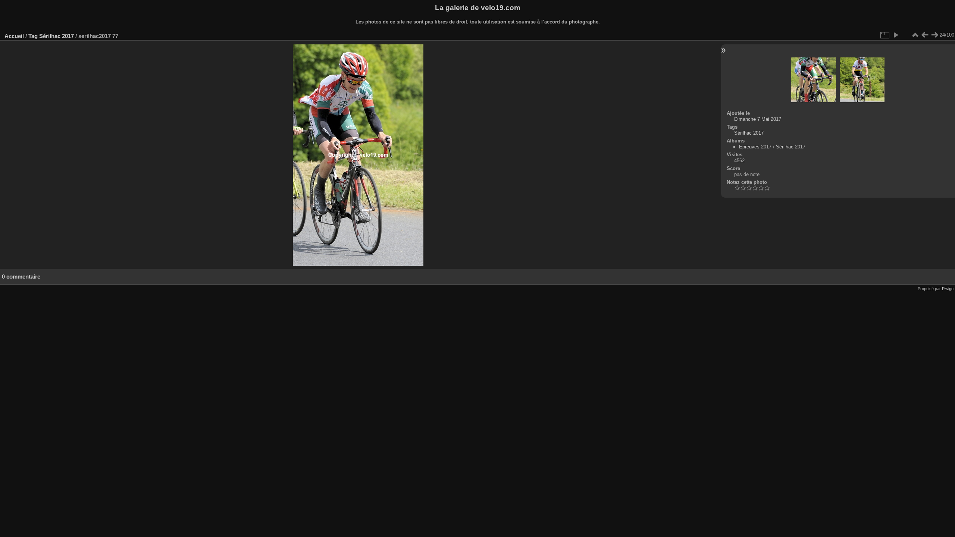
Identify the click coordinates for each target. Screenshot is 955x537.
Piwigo (948, 288)
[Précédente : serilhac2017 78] (925, 35)
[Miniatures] (915, 35)
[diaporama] (896, 35)
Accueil (14, 36)
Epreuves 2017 (755, 147)
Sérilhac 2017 (56, 36)
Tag (33, 36)
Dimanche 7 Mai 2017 (757, 119)
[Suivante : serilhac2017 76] (934, 35)
